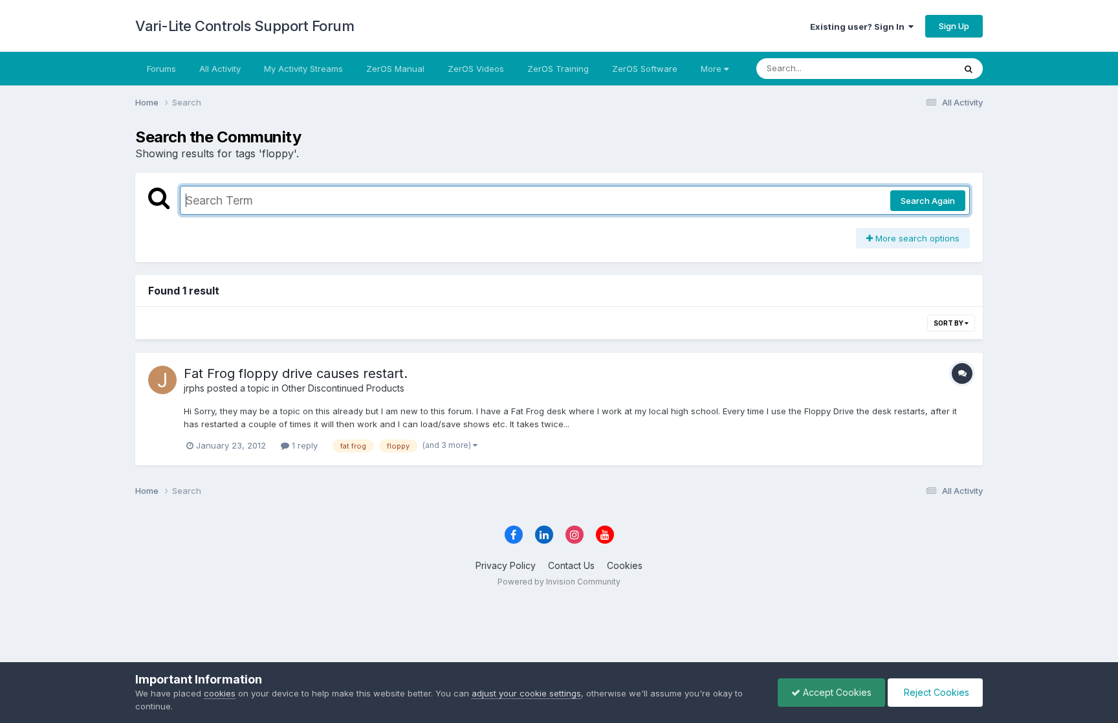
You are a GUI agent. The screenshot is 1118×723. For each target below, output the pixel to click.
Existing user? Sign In (859, 26)
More (711, 68)
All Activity (220, 68)
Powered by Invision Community (559, 581)
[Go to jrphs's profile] (162, 380)
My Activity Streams (303, 68)
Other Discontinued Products (342, 388)
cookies (220, 693)
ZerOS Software (644, 68)
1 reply (303, 445)
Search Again (928, 200)
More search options (916, 238)
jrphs (194, 388)
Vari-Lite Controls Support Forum (244, 25)
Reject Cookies (935, 692)
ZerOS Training (558, 68)
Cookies (624, 565)
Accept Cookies (835, 692)
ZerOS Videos (476, 68)
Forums (161, 68)
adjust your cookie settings (526, 693)
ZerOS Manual (395, 68)
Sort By (949, 323)
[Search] (968, 68)
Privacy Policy (506, 565)
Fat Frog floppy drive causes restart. (296, 373)
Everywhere (914, 68)
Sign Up (954, 26)
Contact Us (571, 565)
